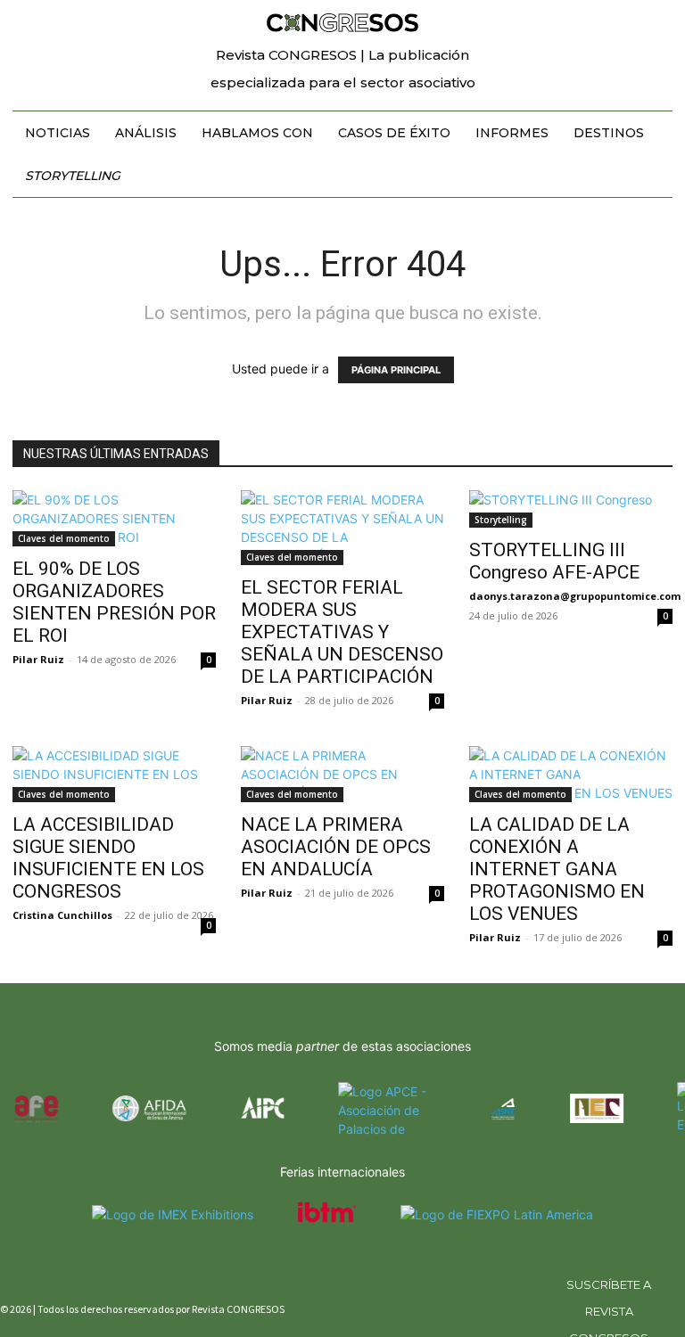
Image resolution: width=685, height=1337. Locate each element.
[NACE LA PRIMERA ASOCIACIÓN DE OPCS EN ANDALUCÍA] (342, 774)
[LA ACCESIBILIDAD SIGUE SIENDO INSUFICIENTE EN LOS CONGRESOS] (114, 774)
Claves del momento (64, 538)
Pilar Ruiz (38, 659)
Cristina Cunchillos (62, 915)
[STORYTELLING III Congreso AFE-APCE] (571, 509)
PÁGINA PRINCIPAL (396, 370)
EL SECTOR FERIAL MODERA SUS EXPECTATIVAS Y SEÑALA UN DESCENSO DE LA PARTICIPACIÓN (342, 632)
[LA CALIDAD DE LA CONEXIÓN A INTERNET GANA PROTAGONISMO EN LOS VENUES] (571, 774)
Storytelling (501, 519)
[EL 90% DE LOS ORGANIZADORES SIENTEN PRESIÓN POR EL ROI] (114, 518)
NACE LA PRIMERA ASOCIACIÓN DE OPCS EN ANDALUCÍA (336, 847)
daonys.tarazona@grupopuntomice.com (575, 596)
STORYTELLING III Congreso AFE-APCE (554, 561)
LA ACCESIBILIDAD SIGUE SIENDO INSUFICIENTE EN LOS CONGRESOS (108, 858)
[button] (663, 21)
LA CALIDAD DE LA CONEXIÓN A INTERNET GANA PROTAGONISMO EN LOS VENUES (557, 869)
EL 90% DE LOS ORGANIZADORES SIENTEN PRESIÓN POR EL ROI (114, 602)
